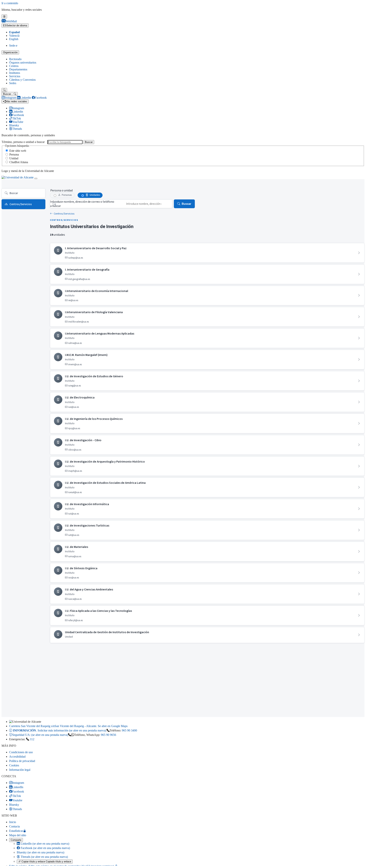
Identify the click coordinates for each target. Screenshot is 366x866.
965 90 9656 (108, 734)
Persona (14, 154)
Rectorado (15, 59)
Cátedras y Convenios (22, 79)
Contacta (14, 826)
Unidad (13, 158)
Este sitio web (17, 150)
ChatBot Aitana (18, 162)
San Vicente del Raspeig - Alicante (68, 726)
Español (14, 32)
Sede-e (13, 45)
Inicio (12, 822)
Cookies (14, 765)
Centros (13, 66)
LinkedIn (44, 843)
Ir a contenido (10, 3)
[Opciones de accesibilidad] (4, 17)
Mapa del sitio (17, 835)
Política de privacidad (22, 761)
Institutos (14, 72)
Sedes (12, 83)
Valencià (14, 35)
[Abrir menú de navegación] (35, 178)
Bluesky (40, 852)
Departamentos (18, 69)
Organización (10, 52)
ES (15, 25)
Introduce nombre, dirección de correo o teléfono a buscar (82, 204)
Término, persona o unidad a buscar (23, 142)
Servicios (14, 76)
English (13, 39)
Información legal (19, 769)
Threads (44, 856)
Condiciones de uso (21, 752)
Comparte (16, 840)
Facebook (45, 848)
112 (32, 739)
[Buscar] (4, 90)
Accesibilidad (17, 756)
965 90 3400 (129, 730)
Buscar (89, 142)
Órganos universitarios (22, 62)
